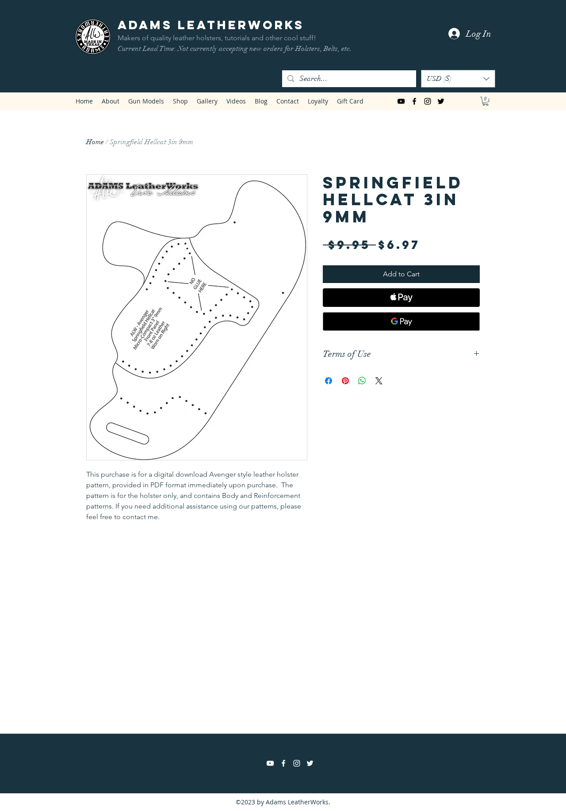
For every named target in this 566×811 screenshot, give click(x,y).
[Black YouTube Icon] (401, 101)
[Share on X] (379, 380)
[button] (458, 79)
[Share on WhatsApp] (362, 380)
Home (95, 142)
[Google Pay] (401, 321)
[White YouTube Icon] (270, 763)
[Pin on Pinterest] (345, 380)
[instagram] (427, 101)
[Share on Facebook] (328, 380)
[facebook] (414, 101)
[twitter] (440, 101)
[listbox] (458, 79)
